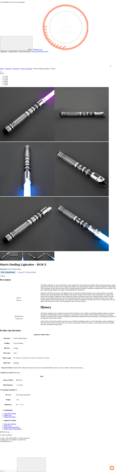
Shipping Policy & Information (12, 429)
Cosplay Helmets (13, 51)
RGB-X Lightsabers (26, 68)
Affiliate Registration (10, 417)
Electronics (16, 68)
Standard (16, 363)
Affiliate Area (7, 415)
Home (2, 68)
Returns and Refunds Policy (12, 427)
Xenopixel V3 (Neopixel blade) (27, 272)
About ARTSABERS (10, 413)
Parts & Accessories (24, 51)
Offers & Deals (35, 51)
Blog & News (44, 51)
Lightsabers (4, 51)
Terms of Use (7, 425)
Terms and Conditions (10, 424)
